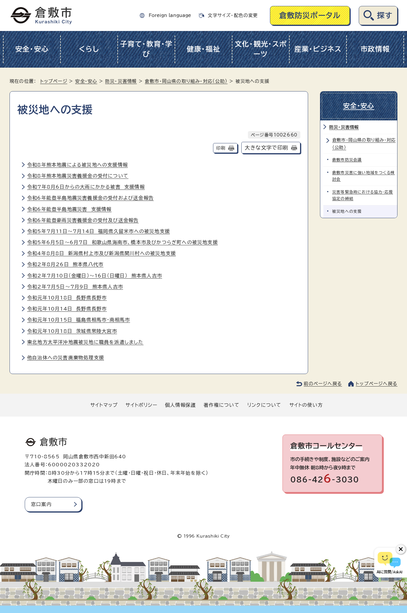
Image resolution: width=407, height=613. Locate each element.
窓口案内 (41, 504)
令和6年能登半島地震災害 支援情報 (69, 209)
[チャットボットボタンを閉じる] (401, 549)
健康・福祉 (203, 49)
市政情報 (375, 49)
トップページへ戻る (376, 383)
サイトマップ (104, 405)
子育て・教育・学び (146, 49)
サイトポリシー (141, 405)
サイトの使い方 (306, 405)
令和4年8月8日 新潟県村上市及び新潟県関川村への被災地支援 (101, 253)
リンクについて (264, 405)
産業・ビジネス (318, 49)
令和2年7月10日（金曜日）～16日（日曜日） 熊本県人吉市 (94, 275)
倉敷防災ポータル (310, 15)
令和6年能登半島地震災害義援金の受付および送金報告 (90, 197)
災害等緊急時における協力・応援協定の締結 (362, 195)
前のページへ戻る (323, 383)
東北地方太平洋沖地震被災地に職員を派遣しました (85, 342)
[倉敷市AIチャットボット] (389, 562)
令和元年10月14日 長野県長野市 (67, 308)
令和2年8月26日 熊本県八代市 (65, 264)
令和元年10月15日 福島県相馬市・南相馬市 (78, 319)
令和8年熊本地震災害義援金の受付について (77, 175)
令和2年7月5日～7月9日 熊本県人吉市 (75, 286)
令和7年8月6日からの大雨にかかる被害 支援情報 (86, 186)
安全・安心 (32, 49)
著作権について (221, 405)
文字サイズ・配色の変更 (233, 15)
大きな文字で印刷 (266, 147)
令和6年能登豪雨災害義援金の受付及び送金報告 (83, 220)
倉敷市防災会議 (347, 160)
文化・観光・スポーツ (261, 49)
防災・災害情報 (121, 81)
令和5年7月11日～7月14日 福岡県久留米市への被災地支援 (98, 231)
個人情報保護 (180, 405)
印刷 (220, 148)
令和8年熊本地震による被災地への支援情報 (77, 164)
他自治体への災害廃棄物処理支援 (65, 357)
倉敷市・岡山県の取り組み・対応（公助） (186, 81)
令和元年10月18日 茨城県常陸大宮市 (72, 331)
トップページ (53, 81)
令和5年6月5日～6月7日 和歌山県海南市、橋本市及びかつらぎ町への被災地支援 (122, 242)
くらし (89, 49)
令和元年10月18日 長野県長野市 (67, 297)
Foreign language (170, 15)
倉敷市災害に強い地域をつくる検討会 (363, 176)
